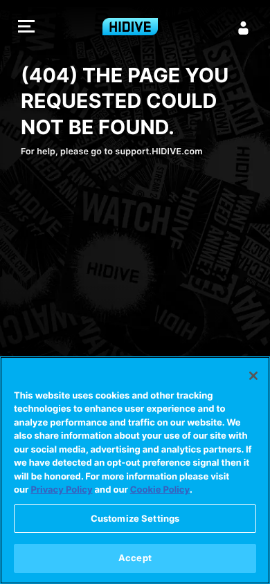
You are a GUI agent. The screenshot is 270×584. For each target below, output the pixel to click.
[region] (135, 470)
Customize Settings (135, 518)
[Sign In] (243, 27)
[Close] (253, 376)
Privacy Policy (61, 489)
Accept (135, 557)
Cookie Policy (160, 489)
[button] (26, 28)
